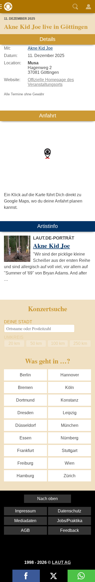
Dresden (25, 412)
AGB (25, 530)
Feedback (69, 530)
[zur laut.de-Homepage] (6, 6)
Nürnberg (69, 438)
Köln (69, 387)
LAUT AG (61, 562)
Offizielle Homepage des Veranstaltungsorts (51, 82)
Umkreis (13, 337)
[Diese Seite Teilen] (26, 576)
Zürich (69, 476)
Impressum (25, 511)
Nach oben (47, 498)
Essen (25, 438)
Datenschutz (69, 511)
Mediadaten (25, 520)
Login (88, 6)
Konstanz (69, 400)
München (69, 425)
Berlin (25, 375)
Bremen (25, 387)
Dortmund (25, 400)
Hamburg (25, 476)
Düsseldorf (25, 425)
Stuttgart (69, 450)
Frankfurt (25, 450)
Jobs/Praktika (69, 520)
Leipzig (70, 412)
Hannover (69, 375)
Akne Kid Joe (40, 48)
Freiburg (25, 463)
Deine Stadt (18, 322)
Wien (69, 463)
